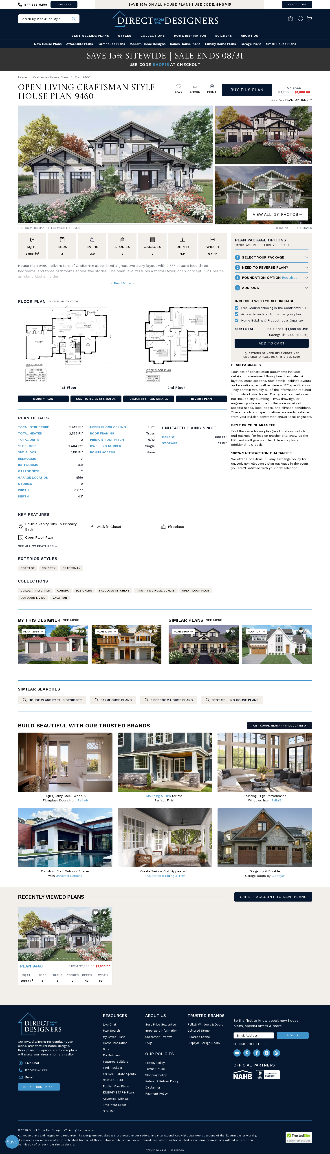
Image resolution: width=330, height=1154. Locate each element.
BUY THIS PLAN (247, 89)
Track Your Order (114, 1105)
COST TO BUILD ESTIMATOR (96, 399)
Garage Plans (251, 44)
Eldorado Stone (198, 1037)
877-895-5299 (290, 356)
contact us (297, 4)
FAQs (148, 1043)
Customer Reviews (158, 1037)
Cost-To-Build (113, 1080)
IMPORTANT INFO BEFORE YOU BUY (260, 245)
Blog (106, 1049)
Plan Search (111, 1030)
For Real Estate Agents (119, 1074)
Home (22, 77)
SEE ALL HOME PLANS (39, 1087)
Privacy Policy (155, 1062)
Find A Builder (112, 1067)
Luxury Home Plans (220, 44)
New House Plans (48, 44)
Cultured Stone (198, 1030)
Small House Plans (281, 44)
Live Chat (109, 1024)
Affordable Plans (79, 44)
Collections (153, 35)
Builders (223, 35)
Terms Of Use (155, 1069)
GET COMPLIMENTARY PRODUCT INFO (279, 725)
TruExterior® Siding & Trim (165, 875)
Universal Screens (69, 875)
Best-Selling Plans (90, 35)
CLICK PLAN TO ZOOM (63, 301)
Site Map (109, 1111)
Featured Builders (115, 1061)
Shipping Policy (156, 1075)
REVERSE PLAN (201, 399)
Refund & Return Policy (161, 1081)
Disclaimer (152, 1087)
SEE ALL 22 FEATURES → (38, 546)
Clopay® (278, 875)
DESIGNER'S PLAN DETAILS (149, 399)
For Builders (111, 1055)
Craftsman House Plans (50, 77)
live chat (64, 4)
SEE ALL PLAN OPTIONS (289, 99)
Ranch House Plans (185, 44)
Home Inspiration (190, 35)
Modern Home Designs (148, 44)
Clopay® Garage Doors (203, 1043)
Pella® (83, 800)
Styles (124, 35)
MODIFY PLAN (43, 399)
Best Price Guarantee (160, 1024)
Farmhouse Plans (111, 44)
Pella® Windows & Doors (205, 1024)
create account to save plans (273, 897)
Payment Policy (156, 1093)
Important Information (161, 1030)
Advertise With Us (116, 1098)
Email (29, 1077)
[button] (22, 932)
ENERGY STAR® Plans (119, 1092)
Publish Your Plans (116, 1086)
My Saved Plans (114, 1037)
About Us (249, 35)
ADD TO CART (272, 343)
